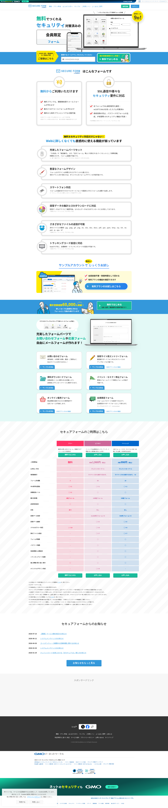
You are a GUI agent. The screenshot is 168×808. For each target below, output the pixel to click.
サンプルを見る (47, 367)
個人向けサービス (115, 803)
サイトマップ (109, 737)
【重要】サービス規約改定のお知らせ (53, 633)
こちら (59, 582)
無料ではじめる (70, 454)
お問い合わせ (100, 737)
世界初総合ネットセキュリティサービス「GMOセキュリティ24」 (48, 762)
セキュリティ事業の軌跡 (108, 764)
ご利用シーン (86, 6)
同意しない (36, 802)
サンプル (77, 6)
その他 (122, 803)
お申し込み (98, 454)
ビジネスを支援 (63, 803)
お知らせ (109, 734)
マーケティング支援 (80, 803)
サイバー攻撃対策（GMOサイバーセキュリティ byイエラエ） (58, 764)
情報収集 (95, 803)
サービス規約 (75, 737)
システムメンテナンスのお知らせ (52, 638)
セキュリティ (71, 803)
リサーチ (89, 803)
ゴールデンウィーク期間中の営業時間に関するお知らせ (59, 643)
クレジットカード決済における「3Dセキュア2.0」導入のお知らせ (63, 653)
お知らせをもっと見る (84, 663)
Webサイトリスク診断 (81, 762)
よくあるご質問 (97, 6)
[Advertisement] (84, 697)
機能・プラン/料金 (55, 6)
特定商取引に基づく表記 (62, 737)
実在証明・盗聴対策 (38, 764)
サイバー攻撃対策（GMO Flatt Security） (83, 764)
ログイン (135, 6)
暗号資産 (107, 803)
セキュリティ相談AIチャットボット (95, 762)
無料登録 (125, 6)
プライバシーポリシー (87, 737)
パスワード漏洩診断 (69, 762)
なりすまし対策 (97, 764)
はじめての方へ (68, 6)
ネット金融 (101, 803)
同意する (22, 802)
